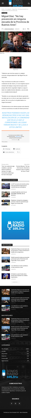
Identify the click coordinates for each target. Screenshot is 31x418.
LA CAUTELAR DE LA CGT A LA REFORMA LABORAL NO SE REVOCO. (19, 194)
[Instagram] (15, 403)
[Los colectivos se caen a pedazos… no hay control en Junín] (6, 268)
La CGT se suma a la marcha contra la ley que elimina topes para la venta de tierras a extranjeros (20, 185)
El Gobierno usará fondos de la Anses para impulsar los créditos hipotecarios (19, 275)
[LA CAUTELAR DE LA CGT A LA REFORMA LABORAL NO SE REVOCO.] (6, 194)
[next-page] (5, 208)
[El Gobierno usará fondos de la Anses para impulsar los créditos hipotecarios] (6, 276)
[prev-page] (3, 208)
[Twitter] (19, 403)
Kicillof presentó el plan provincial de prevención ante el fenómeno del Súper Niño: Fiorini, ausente (20, 259)
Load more (14, 282)
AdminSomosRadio (9, 29)
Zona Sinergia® (13, 412)
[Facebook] (11, 403)
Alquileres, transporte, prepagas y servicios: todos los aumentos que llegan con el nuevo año (19, 202)
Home (3, 9)
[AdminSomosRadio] (3, 29)
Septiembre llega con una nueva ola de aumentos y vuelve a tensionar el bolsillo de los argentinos (20, 250)
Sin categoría (8, 9)
